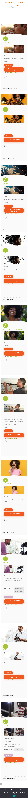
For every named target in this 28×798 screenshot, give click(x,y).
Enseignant (7, 588)
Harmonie (6, 254)
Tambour (5, 183)
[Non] (26, 793)
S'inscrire (8, 65)
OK (14, 795)
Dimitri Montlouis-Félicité (10, 88)
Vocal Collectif (7, 484)
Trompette (6, 113)
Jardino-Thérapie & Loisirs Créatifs (13, 329)
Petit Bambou (12, 517)
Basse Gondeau (12, 72)
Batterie (5, 562)
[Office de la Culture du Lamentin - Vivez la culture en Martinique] (14, 2)
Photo (4, 650)
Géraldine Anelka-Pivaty (10, 299)
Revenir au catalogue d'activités (14, 69)
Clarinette (6, 402)
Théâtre (5, 725)
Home (11, 15)
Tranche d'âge (8, 749)
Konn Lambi (6, 42)
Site (5, 591)
